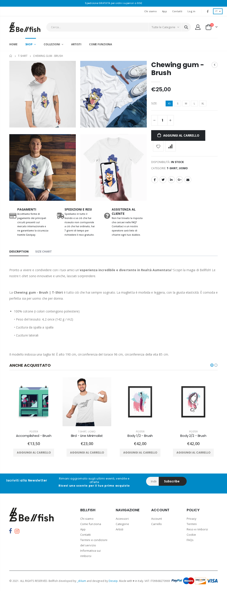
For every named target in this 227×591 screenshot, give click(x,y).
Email (187, 179)
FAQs (190, 540)
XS (169, 103)
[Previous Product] (214, 65)
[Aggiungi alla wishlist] (158, 146)
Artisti (119, 529)
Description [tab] (19, 251)
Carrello (156, 524)
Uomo (183, 168)
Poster (33, 431)
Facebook (154, 179)
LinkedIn (171, 179)
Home (11, 56)
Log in (192, 11)
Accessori (122, 519)
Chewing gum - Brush (177, 69)
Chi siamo (150, 11)
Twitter (162, 179)
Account (156, 519)
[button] (212, 365)
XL (203, 103)
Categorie (122, 524)
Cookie (191, 535)
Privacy (191, 519)
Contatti (177, 11)
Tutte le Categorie (163, 27)
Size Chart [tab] (43, 251)
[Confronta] (170, 146)
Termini (192, 524)
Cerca (186, 27)
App (164, 11)
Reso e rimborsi (197, 529)
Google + (179, 179)
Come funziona (90, 524)
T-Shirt (22, 56)
